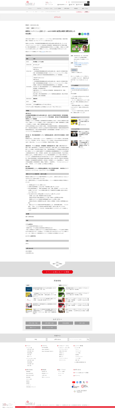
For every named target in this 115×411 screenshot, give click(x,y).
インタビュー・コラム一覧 (63, 347)
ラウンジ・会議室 (61, 371)
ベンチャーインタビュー (63, 358)
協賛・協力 (77, 360)
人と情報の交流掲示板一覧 (80, 362)
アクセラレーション (79, 356)
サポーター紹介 (29, 379)
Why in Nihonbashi (29, 373)
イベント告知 (77, 358)
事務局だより (61, 354)
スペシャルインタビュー (63, 349)
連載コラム (61, 356)
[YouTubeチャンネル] (73, 382)
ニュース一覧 (77, 347)
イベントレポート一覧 (31, 358)
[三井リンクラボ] (84, 386)
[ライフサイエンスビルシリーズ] (75, 386)
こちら (43, 51)
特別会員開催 (65, 323)
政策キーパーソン (35, 28)
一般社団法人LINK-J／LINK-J (31, 3)
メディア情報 (77, 352)
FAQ (36, 339)
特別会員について (45, 373)
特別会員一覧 (44, 371)
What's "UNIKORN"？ (46, 349)
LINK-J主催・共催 (33, 323)
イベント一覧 (31, 11)
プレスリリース (78, 351)
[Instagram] (87, 382)
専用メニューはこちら (46, 377)
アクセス (59, 375)
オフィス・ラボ (61, 373)
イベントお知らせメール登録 (81, 372)
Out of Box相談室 (45, 347)
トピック (77, 349)
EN (69, 2)
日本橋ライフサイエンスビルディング (79, 88)
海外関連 (77, 354)
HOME (27, 11)
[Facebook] (77, 382)
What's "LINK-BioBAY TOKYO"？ (48, 351)
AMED (27, 28)
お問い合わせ (57, 339)
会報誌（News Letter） (63, 351)
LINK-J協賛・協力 (49, 323)
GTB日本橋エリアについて (31, 386)
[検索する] (88, 2)
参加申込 (74, 70)
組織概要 (27, 383)
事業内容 (27, 381)
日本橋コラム (61, 352)
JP (66, 2)
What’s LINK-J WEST (30, 375)
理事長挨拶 (28, 371)
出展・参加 (82, 323)
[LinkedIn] (80, 382)
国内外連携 (28, 377)
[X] (84, 382)
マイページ (79, 11)
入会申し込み (44, 375)
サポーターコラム (62, 360)
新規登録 (86, 11)
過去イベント (33, 327)
